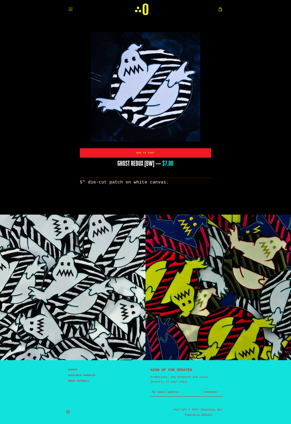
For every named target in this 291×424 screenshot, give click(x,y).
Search (72, 369)
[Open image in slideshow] (145, 87)
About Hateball (78, 381)
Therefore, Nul (211, 409)
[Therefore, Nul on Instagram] (68, 412)
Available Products (81, 375)
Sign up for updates (171, 370)
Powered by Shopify (198, 414)
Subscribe (211, 392)
